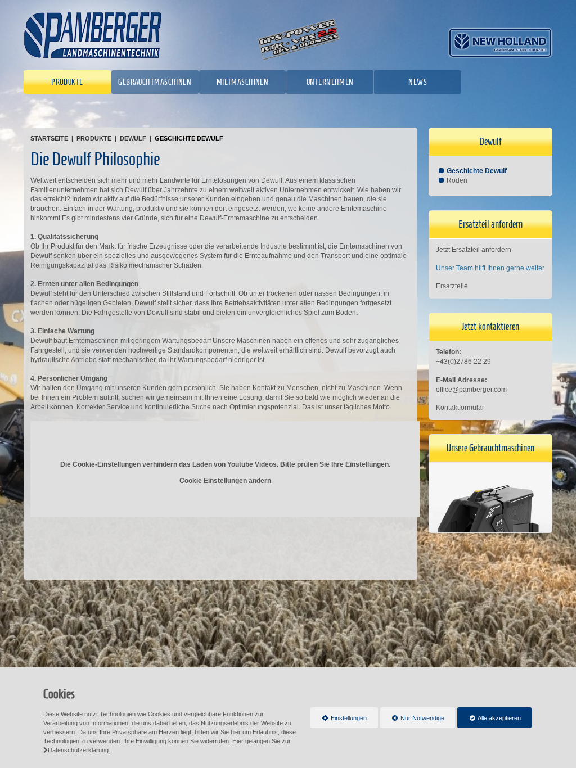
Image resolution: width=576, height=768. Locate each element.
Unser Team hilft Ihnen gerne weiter (490, 268)
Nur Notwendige (412, 721)
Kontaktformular (460, 408)
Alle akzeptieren (489, 718)
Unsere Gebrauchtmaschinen (490, 448)
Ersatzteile (452, 286)
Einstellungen (338, 721)
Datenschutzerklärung (78, 750)
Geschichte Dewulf (189, 138)
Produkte (93, 138)
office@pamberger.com (471, 390)
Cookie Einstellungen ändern (225, 481)
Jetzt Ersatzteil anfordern (473, 250)
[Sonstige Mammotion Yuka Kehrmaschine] (490, 524)
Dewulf (133, 138)
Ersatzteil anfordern (490, 224)
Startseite (49, 138)
